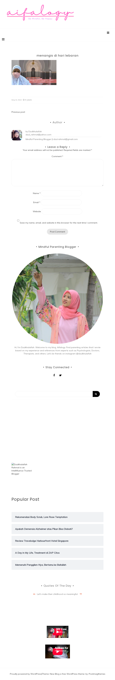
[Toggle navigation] (3, 39)
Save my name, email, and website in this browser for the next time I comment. (59, 222)
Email (36, 202)
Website (37, 211)
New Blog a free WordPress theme (67, 674)
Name (37, 193)
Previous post (18, 112)
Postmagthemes (97, 674)
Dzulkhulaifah (35, 131)
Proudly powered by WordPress (25, 674)
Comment (57, 156)
